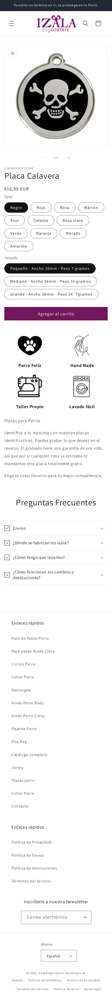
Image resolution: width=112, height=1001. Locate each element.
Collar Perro (22, 676)
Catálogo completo (29, 754)
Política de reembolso (44, 980)
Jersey (17, 767)
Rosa (64, 207)
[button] (11, 23)
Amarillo (18, 246)
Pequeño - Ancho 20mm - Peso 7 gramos (50, 268)
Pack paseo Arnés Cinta (33, 651)
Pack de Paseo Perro (30, 638)
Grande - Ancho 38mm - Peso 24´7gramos (51, 294)
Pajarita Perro (24, 728)
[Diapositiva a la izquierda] (43, 157)
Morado (73, 233)
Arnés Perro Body (27, 702)
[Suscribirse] (84, 917)
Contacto (20, 806)
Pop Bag (19, 741)
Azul (14, 220)
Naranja (43, 233)
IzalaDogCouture (51, 973)
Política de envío (66, 989)
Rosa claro (73, 220)
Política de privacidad (83, 980)
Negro (16, 207)
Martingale (21, 690)
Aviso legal (92, 989)
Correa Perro (23, 664)
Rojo (41, 207)
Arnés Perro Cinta (27, 715)
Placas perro (23, 780)
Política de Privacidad (31, 842)
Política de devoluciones (34, 868)
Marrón (91, 207)
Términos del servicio (31, 881)
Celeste (41, 220)
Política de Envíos (27, 855)
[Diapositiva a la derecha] (68, 157)
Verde (16, 233)
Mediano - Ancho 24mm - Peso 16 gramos (50, 281)
